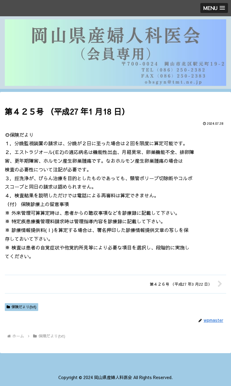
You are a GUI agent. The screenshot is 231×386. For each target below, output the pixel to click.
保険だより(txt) (23, 306)
